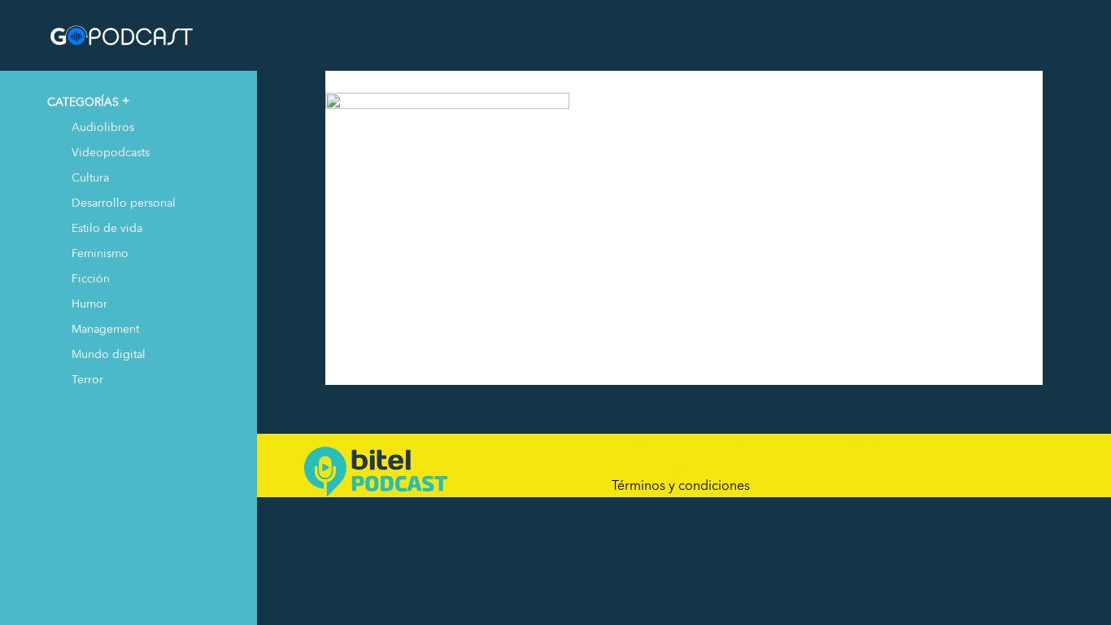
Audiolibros (103, 126)
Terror (87, 378)
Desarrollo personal (124, 202)
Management (105, 328)
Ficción (91, 278)
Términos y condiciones (681, 485)
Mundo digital (109, 353)
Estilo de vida (107, 227)
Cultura (90, 177)
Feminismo (100, 252)
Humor (89, 303)
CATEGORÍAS (83, 101)
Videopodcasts (111, 151)
